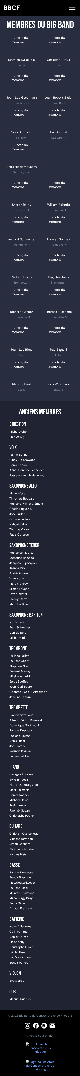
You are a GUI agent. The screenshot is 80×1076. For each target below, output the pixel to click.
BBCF (11, 7)
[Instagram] (27, 1025)
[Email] (52, 1025)
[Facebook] (36, 1025)
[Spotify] (44, 1025)
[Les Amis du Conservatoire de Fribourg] (40, 1065)
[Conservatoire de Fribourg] (40, 1048)
